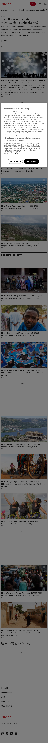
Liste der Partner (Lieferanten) (13, 154)
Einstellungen (15, 161)
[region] (24, 135)
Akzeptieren (31, 161)
